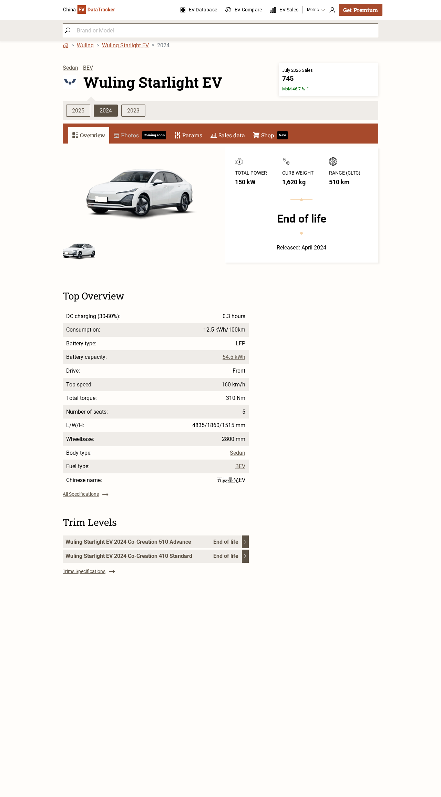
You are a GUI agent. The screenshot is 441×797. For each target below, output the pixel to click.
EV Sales (288, 9)
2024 (106, 110)
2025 (78, 110)
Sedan (70, 68)
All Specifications (81, 494)
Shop (273, 135)
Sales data (231, 135)
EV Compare (248, 9)
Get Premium (360, 9)
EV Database (203, 9)
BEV (88, 68)
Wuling (85, 45)
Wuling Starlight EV (125, 45)
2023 (133, 110)
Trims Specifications (84, 571)
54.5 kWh (234, 357)
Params (192, 135)
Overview (92, 135)
